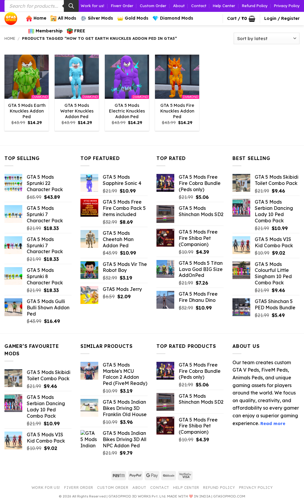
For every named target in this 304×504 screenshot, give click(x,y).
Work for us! (92, 5)
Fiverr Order (122, 5)
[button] (241, 18)
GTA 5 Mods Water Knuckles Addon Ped (77, 111)
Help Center (224, 5)
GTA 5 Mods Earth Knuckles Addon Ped (26, 111)
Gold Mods (136, 18)
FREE (79, 31)
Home (40, 18)
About (179, 5)
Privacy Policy (287, 5)
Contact (198, 5)
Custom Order (153, 5)
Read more (272, 423)
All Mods (67, 18)
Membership (49, 31)
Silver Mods (100, 18)
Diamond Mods (176, 18)
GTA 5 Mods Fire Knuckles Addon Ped (177, 111)
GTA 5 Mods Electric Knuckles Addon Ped (127, 111)
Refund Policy (254, 5)
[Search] (71, 6)
